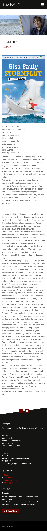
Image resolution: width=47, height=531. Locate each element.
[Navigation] (42, 4)
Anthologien (8, 483)
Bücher (6, 475)
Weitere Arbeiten (10, 480)
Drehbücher (8, 478)
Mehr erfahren (11, 511)
